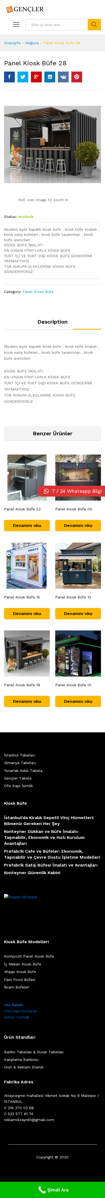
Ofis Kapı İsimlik (18, 786)
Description (52, 321)
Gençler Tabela (18, 778)
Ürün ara (94, 24)
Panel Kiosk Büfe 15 (22, 597)
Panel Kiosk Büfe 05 (73, 509)
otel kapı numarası (20, 1011)
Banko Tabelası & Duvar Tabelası (34, 1052)
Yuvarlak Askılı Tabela (23, 770)
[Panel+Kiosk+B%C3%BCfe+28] (23, 77)
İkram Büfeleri (16, 987)
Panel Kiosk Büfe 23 (22, 509)
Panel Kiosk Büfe (38, 291)
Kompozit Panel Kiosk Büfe (29, 956)
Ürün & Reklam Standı (23, 1067)
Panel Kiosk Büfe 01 (73, 685)
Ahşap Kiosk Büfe (20, 972)
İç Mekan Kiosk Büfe (22, 964)
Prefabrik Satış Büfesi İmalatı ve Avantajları (50, 865)
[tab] (52, 324)
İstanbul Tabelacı (19, 755)
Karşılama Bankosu (21, 1059)
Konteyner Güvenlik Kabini (32, 872)
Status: (10, 216)
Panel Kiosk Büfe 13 (73, 597)
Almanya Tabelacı (20, 763)
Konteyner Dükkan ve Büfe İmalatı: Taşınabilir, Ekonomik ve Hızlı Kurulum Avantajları (44, 837)
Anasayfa (12, 43)
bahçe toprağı (16, 1017)
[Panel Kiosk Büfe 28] (9, 77)
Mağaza (32, 43)
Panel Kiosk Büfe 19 (22, 685)
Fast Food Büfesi (19, 979)
